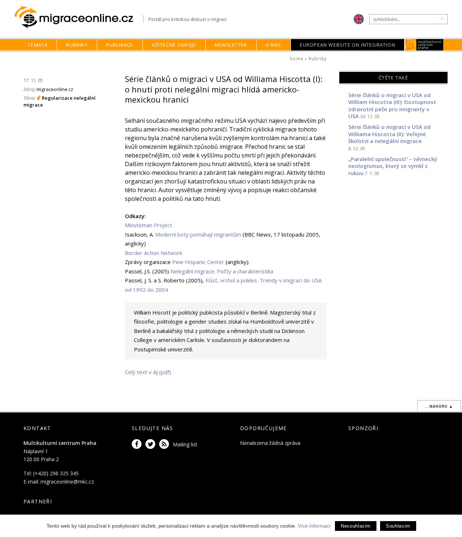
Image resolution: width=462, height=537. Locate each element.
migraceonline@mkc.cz (67, 481)
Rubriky (76, 45)
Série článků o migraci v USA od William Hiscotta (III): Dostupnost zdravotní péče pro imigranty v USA (392, 105)
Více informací (314, 526)
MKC (424, 45)
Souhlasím (398, 526)
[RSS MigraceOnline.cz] (165, 444)
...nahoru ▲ (439, 406)
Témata (38, 45)
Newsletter (231, 45)
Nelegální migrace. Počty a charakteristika (221, 271)
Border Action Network (153, 252)
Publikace (120, 45)
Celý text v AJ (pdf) (148, 372)
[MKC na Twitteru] (151, 444)
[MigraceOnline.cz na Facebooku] (138, 444)
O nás (274, 45)
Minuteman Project (148, 225)
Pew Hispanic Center (198, 261)
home (297, 59)
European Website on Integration (347, 45)
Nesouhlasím (356, 526)
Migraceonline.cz (78, 17)
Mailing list (185, 444)
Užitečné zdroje (174, 45)
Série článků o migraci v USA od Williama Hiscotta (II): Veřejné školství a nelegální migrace (389, 133)
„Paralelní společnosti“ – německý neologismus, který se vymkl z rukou (392, 166)
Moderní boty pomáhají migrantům (198, 234)
